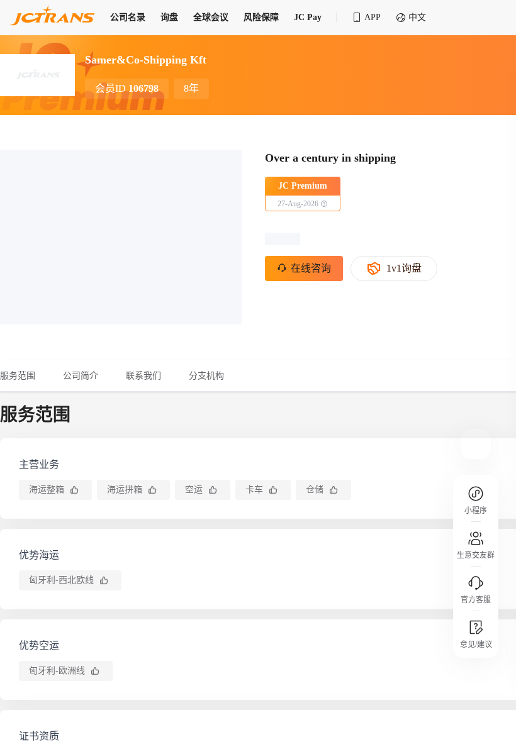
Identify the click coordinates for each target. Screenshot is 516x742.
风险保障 (261, 17)
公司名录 (127, 17)
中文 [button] (417, 17)
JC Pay (308, 17)
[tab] (24, 376)
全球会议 (210, 17)
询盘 (169, 17)
